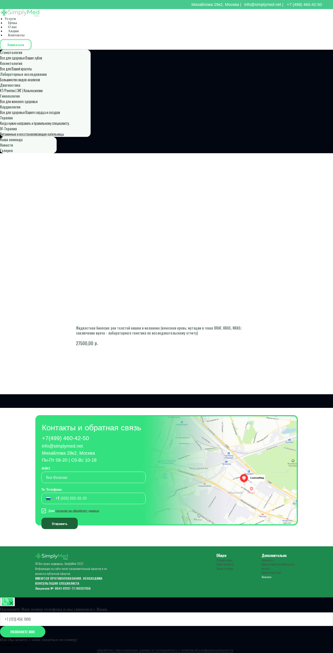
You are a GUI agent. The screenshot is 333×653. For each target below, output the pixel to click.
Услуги (10, 19)
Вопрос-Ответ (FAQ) (271, 572)
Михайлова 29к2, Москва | (216, 4)
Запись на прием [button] (224, 568)
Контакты (16, 35)
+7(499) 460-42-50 (65, 438)
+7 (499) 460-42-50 (304, 4)
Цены (12, 23)
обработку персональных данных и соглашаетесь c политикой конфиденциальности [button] (165, 650)
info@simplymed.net (62, 446)
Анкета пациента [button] (225, 564)
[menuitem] (45, 55)
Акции (13, 31)
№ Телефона (51, 489)
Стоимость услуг (224, 560)
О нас (12, 27)
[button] (15, 44)
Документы (267, 560)
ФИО (45, 468)
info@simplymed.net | (263, 4)
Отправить (60, 523)
